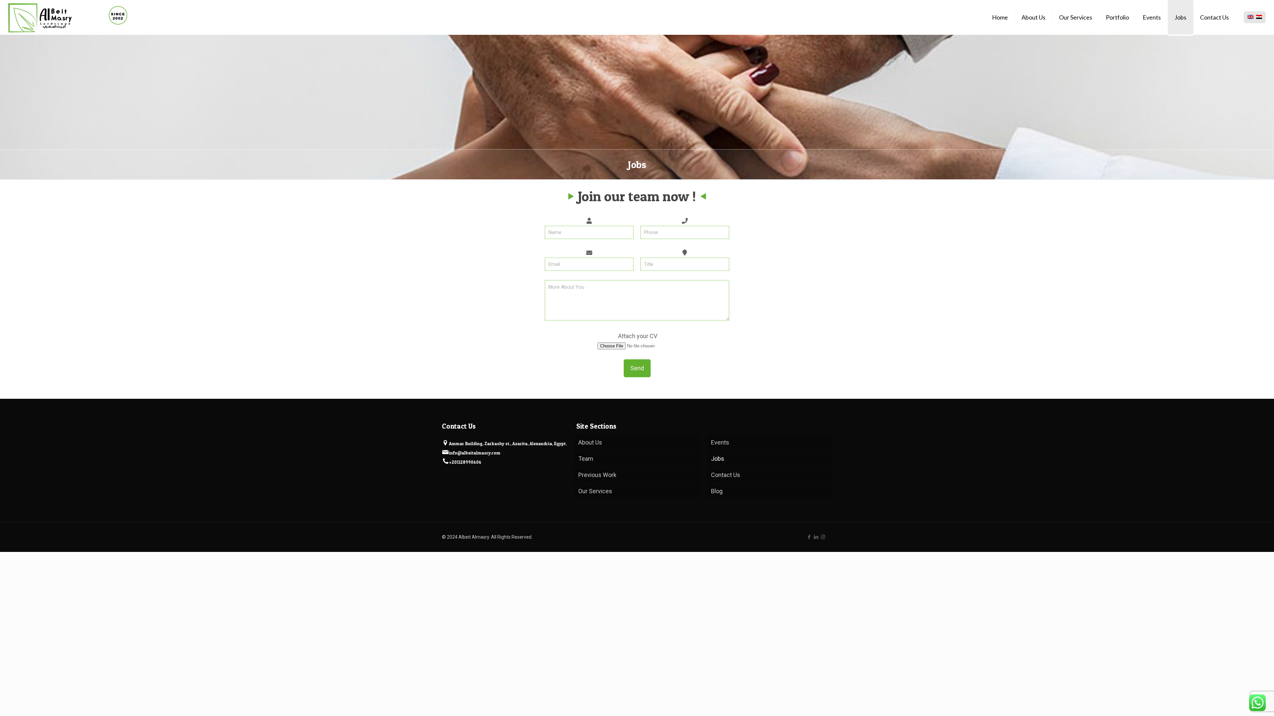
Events (720, 442)
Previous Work (597, 474)
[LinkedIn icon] (816, 537)
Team (585, 458)
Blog (717, 491)
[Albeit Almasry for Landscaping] (68, 17)
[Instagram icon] (822, 537)
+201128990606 (465, 462)
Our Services (595, 491)
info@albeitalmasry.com (474, 452)
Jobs (717, 458)
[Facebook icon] (809, 537)
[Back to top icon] (1246, 704)
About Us (590, 442)
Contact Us (725, 474)
